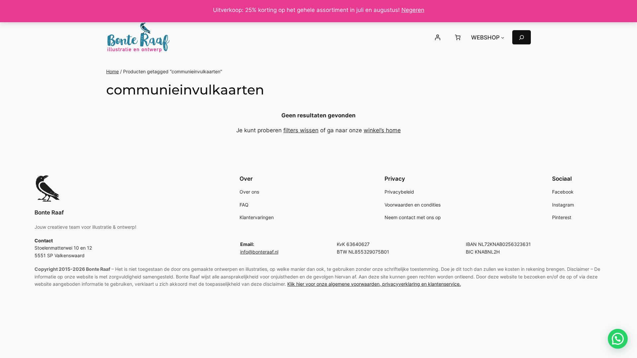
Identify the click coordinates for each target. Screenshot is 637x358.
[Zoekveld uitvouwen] (521, 37)
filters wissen (300, 130)
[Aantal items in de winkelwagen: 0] (458, 37)
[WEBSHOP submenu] (502, 37)
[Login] (437, 37)
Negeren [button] (412, 10)
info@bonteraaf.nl (259, 252)
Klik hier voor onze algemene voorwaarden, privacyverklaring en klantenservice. (374, 284)
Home (112, 71)
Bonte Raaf (49, 212)
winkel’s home (382, 130)
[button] (618, 339)
